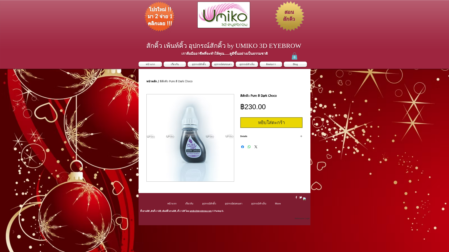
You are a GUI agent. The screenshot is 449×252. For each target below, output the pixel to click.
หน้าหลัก (151, 81)
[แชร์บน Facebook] (242, 147)
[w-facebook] (296, 197)
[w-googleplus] (304, 199)
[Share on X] (256, 147)
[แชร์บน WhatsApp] (249, 147)
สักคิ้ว (153, 211)
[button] (294, 56)
